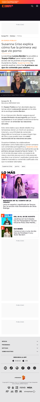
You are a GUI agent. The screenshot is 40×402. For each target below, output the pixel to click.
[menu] (37, 6)
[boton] (29, 341)
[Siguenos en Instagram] (17, 369)
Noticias (12, 36)
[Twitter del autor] (10, 101)
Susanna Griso (24, 63)
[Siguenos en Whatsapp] (34, 369)
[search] (32, 6)
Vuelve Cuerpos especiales (9, 2)
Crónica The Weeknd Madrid (10, 1)
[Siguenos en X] (28, 369)
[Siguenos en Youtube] (5, 369)
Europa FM (4, 36)
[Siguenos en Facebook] (22, 369)
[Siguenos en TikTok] (11, 369)
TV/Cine (19, 36)
